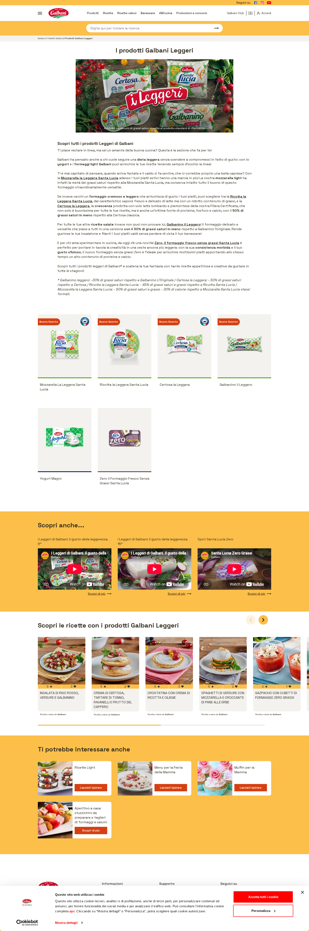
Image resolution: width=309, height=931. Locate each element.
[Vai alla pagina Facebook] (256, 2)
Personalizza (260, 910)
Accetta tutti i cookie (263, 897)
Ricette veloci (126, 13)
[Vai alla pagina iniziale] (58, 13)
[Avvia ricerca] (214, 28)
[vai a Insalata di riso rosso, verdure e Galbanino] (61, 660)
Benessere (148, 13)
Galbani (41, 38)
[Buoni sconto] (251, 13)
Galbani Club (235, 13)
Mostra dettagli (66, 922)
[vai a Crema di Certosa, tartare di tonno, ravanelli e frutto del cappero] (115, 660)
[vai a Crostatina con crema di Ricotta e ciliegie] (169, 660)
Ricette (108, 13)
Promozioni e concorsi (191, 13)
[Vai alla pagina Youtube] (269, 2)
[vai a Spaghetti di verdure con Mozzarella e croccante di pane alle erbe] (223, 660)
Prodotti (93, 13)
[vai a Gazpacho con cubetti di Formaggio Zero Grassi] (277, 660)
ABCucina (165, 13)
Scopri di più (96, 594)
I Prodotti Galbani (54, 38)
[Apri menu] (40, 13)
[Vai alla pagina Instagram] (262, 2)
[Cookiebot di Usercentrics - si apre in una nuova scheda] (27, 923)
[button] (263, 620)
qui (72, 911)
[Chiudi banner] (302, 892)
